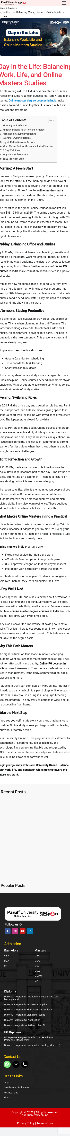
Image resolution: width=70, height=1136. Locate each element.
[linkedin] (30, 931)
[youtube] (22, 931)
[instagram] (15, 931)
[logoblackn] (14, 2)
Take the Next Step (13, 158)
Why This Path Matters (15, 154)
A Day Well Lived (12, 150)
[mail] (16, 1064)
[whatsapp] (7, 1064)
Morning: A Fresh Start (15, 125)
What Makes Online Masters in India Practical (28, 146)
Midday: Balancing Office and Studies (24, 129)
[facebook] (8, 931)
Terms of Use (45, 1123)
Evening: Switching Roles (17, 138)
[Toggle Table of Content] (49, 120)
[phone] (24, 1064)
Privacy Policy (25, 1123)
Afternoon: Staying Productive (19, 133)
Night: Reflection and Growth (19, 142)
